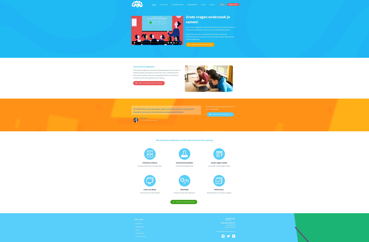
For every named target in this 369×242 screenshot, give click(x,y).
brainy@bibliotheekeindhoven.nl (226, 231)
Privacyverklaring (141, 236)
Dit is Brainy (164, 4)
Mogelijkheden (192, 4)
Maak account (233, 4)
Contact (212, 4)
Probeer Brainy (140, 233)
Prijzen (203, 4)
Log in (222, 4)
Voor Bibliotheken (178, 4)
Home (154, 4)
